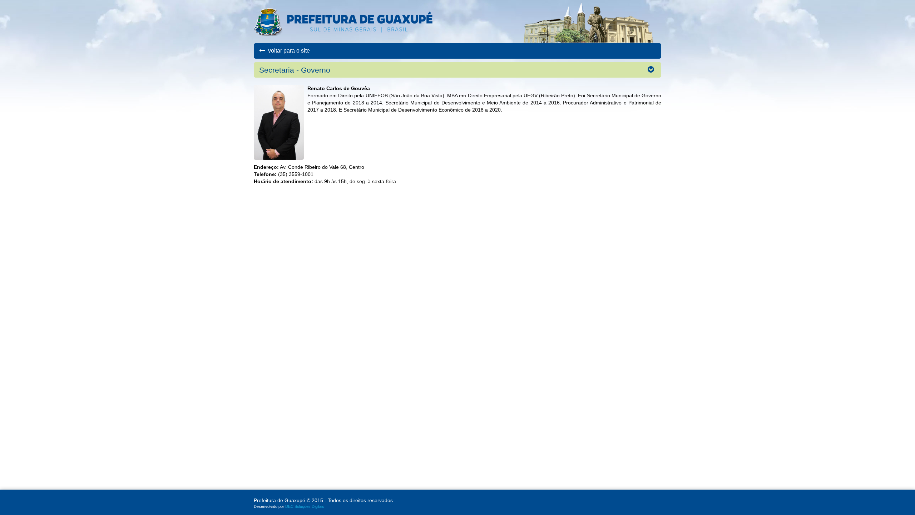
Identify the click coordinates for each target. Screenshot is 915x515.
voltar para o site (288, 51)
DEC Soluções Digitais (304, 506)
